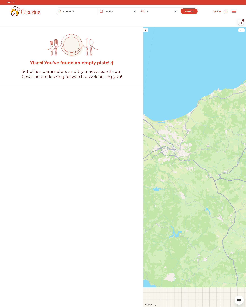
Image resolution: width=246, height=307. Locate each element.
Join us (217, 11)
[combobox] (79, 11)
